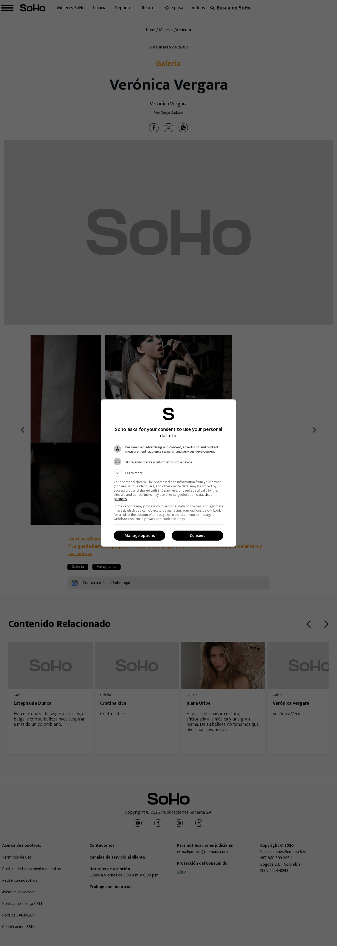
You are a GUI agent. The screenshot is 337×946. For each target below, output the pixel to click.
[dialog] (168, 473)
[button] (168, 473)
